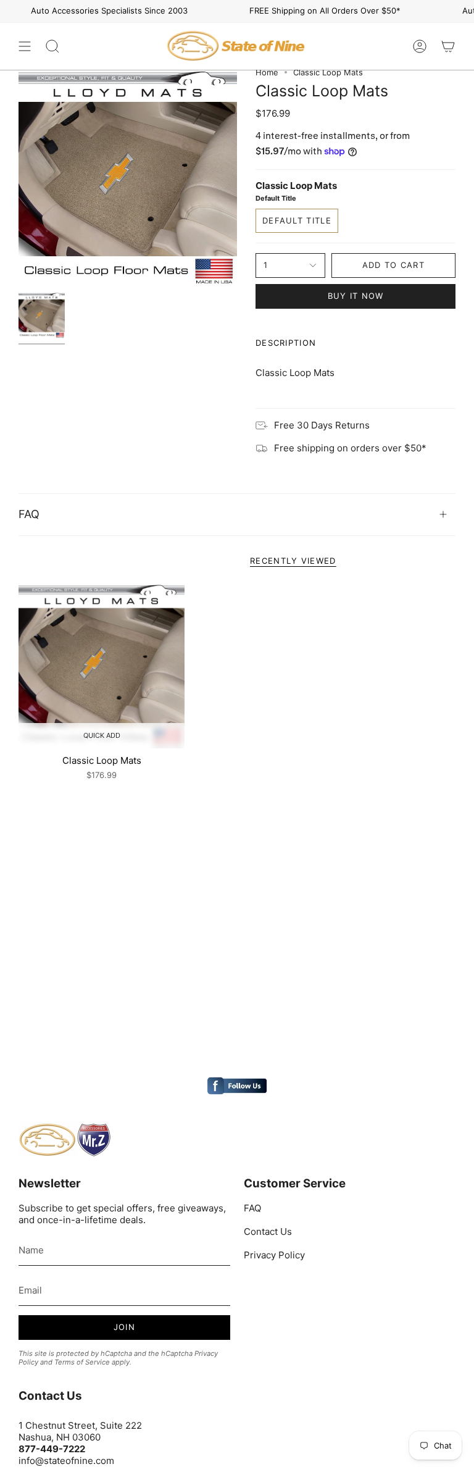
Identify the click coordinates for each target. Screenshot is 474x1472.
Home (267, 72)
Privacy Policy (274, 1255)
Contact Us (268, 1231)
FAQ (29, 514)
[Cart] (448, 46)
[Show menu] (24, 46)
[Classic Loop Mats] (102, 665)
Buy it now (356, 296)
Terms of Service (82, 1362)
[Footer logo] (65, 1140)
